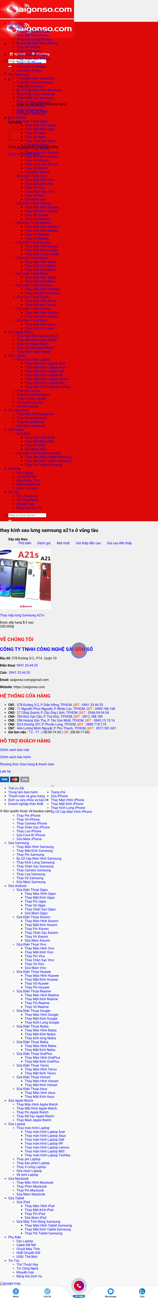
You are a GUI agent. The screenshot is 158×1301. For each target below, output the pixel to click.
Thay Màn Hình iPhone (33, 31)
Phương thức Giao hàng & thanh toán (27, 764)
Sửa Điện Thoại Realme (33, 223)
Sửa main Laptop (29, 402)
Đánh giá (44, 543)
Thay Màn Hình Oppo (40, 125)
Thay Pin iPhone (28, 47)
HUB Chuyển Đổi (28, 484)
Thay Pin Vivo (35, 188)
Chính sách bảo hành (15, 757)
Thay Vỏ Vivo (34, 195)
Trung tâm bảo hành (23, 792)
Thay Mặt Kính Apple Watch (36, 340)
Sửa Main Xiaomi (37, 172)
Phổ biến (25, 543)
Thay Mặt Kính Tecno (40, 305)
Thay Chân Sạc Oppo (40, 141)
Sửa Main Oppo (36, 145)
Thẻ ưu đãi (16, 788)
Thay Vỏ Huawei (37, 215)
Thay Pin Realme (37, 234)
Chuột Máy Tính (28, 480)
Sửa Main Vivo (35, 199)
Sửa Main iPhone (29, 71)
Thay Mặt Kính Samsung (34, 82)
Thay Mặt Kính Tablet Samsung (48, 461)
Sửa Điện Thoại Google (33, 242)
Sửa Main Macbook (30, 426)
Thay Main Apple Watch (33, 352)
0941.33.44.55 (27, 665)
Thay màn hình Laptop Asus (45, 367)
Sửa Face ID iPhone (30, 67)
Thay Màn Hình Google (41, 246)
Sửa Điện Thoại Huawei (33, 203)
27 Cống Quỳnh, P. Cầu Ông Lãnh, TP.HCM (47, 713)
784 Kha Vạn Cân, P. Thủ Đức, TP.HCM (44, 717)
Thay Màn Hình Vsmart (41, 313)
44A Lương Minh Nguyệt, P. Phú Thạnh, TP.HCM (51, 728)
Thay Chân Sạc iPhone (33, 59)
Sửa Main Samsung (30, 113)
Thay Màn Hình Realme (42, 227)
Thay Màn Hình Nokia (40, 277)
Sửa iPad (23, 434)
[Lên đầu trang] (52, 786)
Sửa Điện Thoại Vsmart (33, 309)
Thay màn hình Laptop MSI (44, 383)
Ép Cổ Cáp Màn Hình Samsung (38, 90)
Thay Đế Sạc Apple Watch (35, 348)
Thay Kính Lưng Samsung (35, 94)
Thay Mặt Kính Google (41, 250)
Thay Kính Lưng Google (42, 254)
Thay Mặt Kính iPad (39, 441)
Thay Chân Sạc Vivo (39, 192)
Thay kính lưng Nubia (40, 270)
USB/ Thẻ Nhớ (26, 488)
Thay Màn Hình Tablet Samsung (48, 457)
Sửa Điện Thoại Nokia (32, 274)
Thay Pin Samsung (30, 855)
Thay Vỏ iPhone (28, 51)
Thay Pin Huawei (37, 219)
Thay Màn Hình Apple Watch (37, 336)
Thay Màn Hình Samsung (35, 78)
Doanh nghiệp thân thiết (25, 804)
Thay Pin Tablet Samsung (43, 465)
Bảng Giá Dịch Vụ (29, 508)
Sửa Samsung (18, 74)
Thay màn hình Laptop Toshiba (47, 387)
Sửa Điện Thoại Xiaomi (33, 149)
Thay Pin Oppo (35, 133)
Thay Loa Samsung (30, 106)
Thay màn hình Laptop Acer (45, 363)
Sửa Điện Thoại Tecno (32, 297)
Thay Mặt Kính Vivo (39, 184)
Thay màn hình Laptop (33, 359)
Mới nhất (63, 543)
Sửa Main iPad (35, 449)
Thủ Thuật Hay (27, 496)
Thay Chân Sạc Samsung (34, 98)
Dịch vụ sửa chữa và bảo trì (28, 800)
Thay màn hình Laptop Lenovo (47, 379)
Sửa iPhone (16, 28)
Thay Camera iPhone (31, 55)
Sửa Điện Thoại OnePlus (34, 285)
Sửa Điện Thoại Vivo (31, 176)
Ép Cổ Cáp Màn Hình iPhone (36, 43)
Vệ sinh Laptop (27, 406)
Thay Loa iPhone (28, 63)
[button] (9, 80)
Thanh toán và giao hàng (26, 796)
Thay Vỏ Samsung (29, 110)
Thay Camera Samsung (33, 102)
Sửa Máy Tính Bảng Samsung (38, 453)
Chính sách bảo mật (14, 750)
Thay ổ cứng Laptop (31, 398)
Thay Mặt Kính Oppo (40, 129)
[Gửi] (10, 66)
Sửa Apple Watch (20, 332)
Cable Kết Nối (26, 477)
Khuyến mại (25, 504)
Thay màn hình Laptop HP (44, 375)
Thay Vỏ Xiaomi (36, 168)
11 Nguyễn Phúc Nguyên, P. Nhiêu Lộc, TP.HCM (51, 709)
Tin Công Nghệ (27, 500)
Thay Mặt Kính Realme (41, 231)
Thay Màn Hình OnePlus (42, 289)
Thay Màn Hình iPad (40, 437)
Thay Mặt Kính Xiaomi (41, 156)
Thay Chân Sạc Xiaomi (41, 164)
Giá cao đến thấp (119, 543)
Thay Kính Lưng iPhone (33, 39)
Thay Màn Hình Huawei (42, 207)
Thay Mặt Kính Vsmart (41, 316)
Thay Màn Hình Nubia (41, 262)
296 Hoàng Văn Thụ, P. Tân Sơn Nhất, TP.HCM (50, 720)
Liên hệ (5, 771)
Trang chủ (15, 24)
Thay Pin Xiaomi (37, 160)
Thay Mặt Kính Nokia (40, 281)
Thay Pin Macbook (30, 422)
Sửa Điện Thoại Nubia (32, 258)
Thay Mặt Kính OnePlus (42, 293)
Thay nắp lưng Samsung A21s (22, 615)
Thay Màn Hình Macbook (34, 414)
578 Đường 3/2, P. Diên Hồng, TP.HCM (44, 705)
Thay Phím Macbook (31, 418)
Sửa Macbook (18, 410)
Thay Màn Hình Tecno (41, 301)
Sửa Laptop (16, 356)
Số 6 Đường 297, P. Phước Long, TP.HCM (46, 724)
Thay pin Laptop (28, 391)
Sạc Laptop (24, 473)
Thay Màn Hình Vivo (39, 180)
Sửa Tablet (16, 430)
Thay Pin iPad (35, 445)
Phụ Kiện (14, 469)
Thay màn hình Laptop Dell (44, 371)
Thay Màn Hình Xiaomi (41, 153)
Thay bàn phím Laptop (33, 395)
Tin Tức (14, 492)
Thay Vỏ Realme (37, 238)
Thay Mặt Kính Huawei (41, 211)
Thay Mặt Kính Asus (39, 328)
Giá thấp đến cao (88, 543)
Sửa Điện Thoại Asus (31, 320)
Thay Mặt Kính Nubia (40, 266)
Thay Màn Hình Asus (40, 324)
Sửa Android (17, 117)
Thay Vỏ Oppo (35, 137)
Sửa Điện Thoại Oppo (32, 121)
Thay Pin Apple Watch (32, 344)
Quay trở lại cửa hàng (24, 154)
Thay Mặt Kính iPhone (32, 35)
